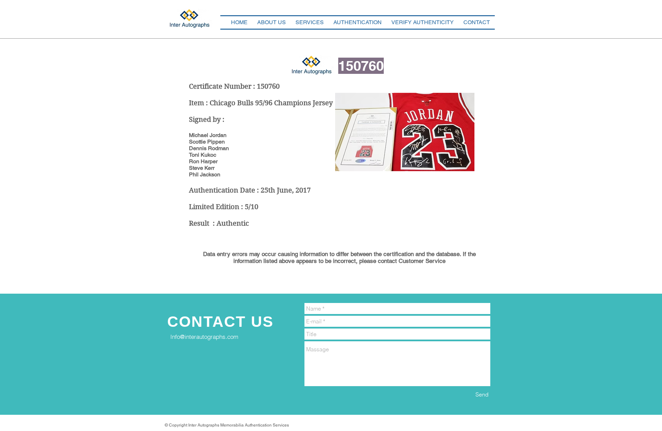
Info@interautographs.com (204, 336)
